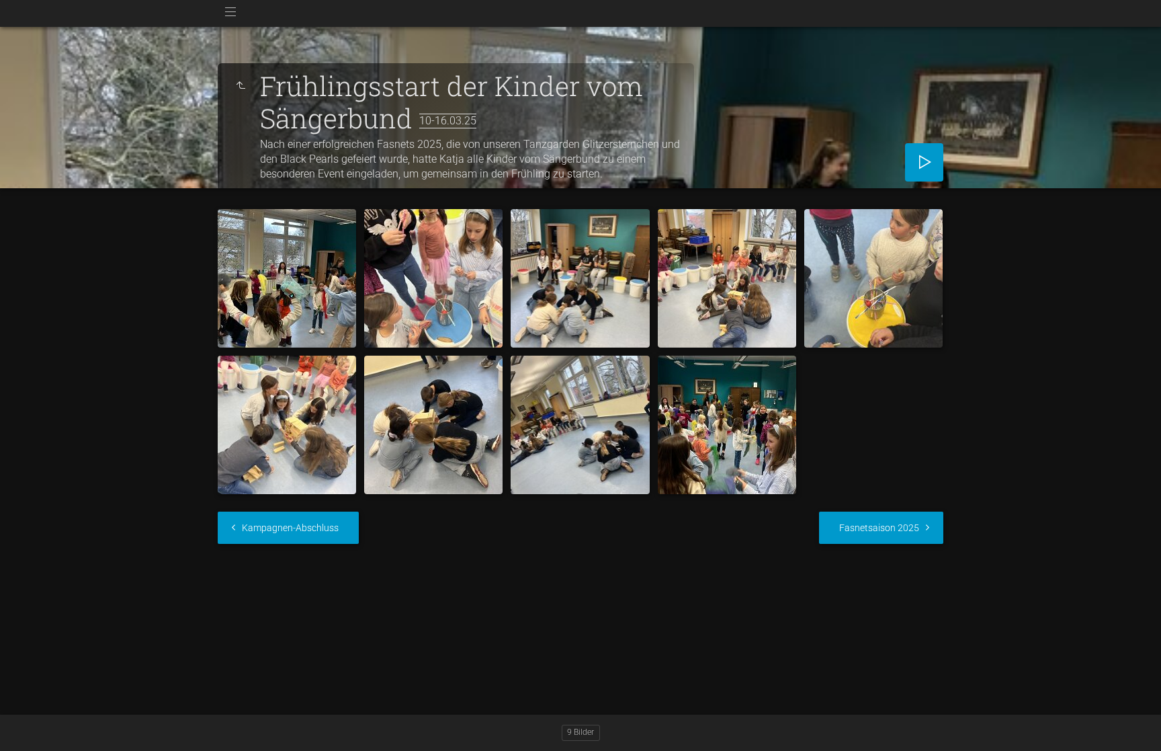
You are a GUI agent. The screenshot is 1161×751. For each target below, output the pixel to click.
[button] (27, 723)
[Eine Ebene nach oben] (240, 86)
